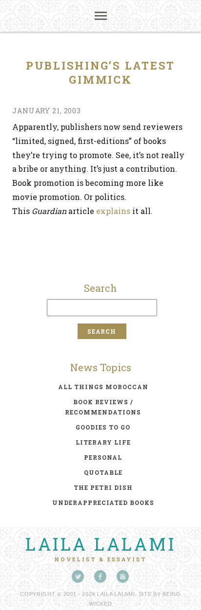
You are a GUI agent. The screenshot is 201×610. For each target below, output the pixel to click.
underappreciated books (103, 502)
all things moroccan (103, 387)
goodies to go (103, 427)
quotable (103, 472)
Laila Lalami (100, 544)
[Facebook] (100, 576)
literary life (103, 442)
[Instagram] (123, 576)
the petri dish (103, 487)
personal (103, 457)
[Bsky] (78, 576)
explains (113, 211)
